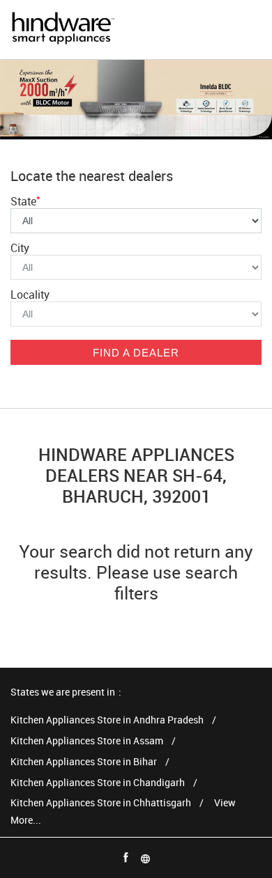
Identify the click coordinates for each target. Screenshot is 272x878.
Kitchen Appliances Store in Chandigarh (97, 783)
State (25, 201)
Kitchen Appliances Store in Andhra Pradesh (107, 720)
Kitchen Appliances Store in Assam (86, 741)
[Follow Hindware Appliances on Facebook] (126, 858)
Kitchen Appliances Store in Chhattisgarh (100, 803)
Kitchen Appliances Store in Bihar (83, 762)
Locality (30, 294)
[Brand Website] (146, 858)
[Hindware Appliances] (62, 29)
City (19, 248)
